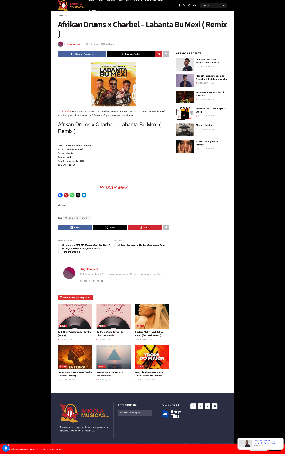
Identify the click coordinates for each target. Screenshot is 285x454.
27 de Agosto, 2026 (205, 66)
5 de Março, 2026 (105, 379)
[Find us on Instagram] (189, 5)
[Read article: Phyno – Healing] (185, 130)
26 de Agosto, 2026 (205, 99)
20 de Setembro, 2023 (95, 43)
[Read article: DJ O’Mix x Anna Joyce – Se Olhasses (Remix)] (113, 316)
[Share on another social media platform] (166, 54)
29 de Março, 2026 (144, 339)
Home (60, 15)
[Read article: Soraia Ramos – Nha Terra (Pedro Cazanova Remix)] (75, 357)
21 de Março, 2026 (67, 379)
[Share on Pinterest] (158, 54)
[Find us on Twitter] (184, 5)
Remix (67, 15)
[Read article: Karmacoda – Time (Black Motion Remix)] (113, 357)
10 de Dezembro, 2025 (145, 379)
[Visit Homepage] (71, 5)
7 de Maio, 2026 (65, 339)
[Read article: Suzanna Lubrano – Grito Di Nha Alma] (185, 97)
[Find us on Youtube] (194, 5)
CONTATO (94, 10)
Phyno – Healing (204, 125)
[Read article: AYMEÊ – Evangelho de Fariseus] (185, 146)
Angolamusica (73, 43)
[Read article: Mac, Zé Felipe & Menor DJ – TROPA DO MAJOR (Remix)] (152, 357)
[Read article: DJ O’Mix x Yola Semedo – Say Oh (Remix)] (75, 316)
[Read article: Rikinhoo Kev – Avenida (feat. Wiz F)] (185, 113)
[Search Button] (224, 5)
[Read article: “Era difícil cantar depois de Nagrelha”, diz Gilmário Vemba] (185, 80)
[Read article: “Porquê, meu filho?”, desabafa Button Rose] (185, 64)
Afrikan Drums (71, 217)
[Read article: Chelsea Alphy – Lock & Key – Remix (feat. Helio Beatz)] (152, 316)
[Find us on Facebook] (179, 5)
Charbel (85, 217)
